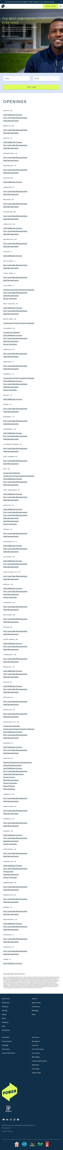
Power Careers (7, 1041)
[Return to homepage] (3, 6)
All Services (5, 1003)
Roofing (4, 1010)
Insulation (5, 1022)
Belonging (35, 1010)
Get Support (36, 1041)
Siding (4, 1014)
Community (36, 1006)
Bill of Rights (36, 1057)
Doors (4, 1018)
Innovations (6, 1049)
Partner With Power (8, 1053)
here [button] (37, 2)
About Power (36, 1003)
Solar (3, 1026)
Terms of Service (7, 1131)
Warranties (35, 1065)
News (34, 1014)
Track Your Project (38, 1049)
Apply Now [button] (50, 6)
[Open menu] (60, 6)
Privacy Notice (6, 1128)
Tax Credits (35, 1069)
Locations (35, 1045)
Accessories (6, 1030)
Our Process (36, 1053)
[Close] (61, 1)
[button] (61, 1)
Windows (5, 1006)
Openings (5, 1045)
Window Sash (36, 1073)
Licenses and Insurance (39, 1061)
